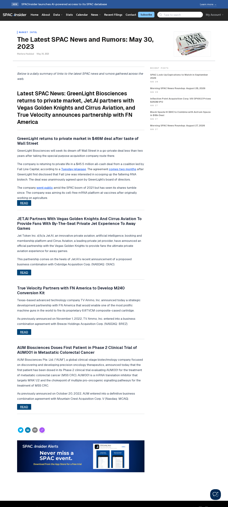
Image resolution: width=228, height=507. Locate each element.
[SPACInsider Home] (14, 14)
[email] (35, 430)
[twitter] (21, 430)
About (46, 14)
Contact (131, 14)
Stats (69, 14)
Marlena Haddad (25, 53)
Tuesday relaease (73, 169)
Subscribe (146, 14)
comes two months (122, 169)
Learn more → (208, 4)
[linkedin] (28, 430)
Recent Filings (113, 14)
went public (45, 188)
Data (56, 14)
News (94, 14)
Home (34, 14)
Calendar (82, 14)
